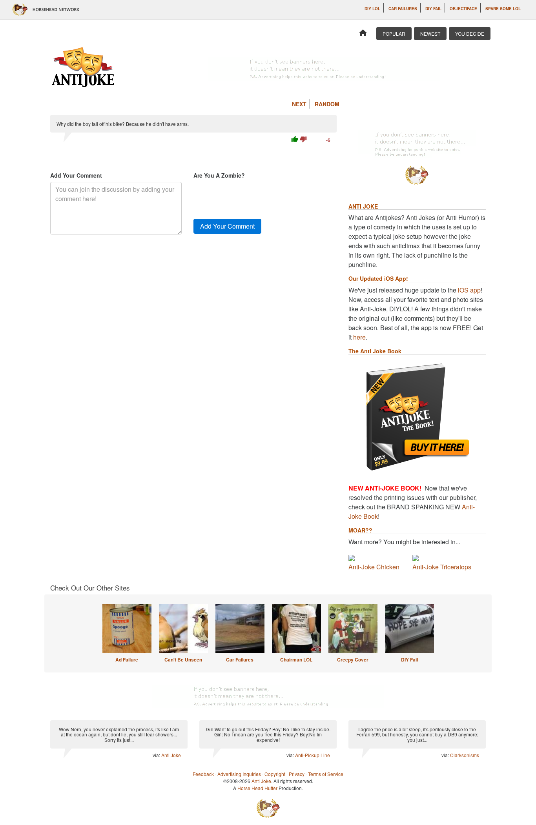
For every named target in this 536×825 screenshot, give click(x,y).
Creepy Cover (352, 659)
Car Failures (402, 8)
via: (157, 755)
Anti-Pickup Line (312, 755)
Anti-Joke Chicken (373, 566)
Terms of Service (325, 773)
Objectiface (463, 8)
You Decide (469, 33)
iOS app (469, 289)
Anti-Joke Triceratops (441, 566)
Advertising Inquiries (239, 773)
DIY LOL (372, 8)
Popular (394, 33)
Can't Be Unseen (183, 659)
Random (327, 104)
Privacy (296, 773)
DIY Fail (433, 8)
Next (299, 104)
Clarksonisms (464, 755)
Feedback (203, 773)
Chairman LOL (296, 659)
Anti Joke (171, 755)
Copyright (274, 773)
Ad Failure (126, 659)
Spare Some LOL (503, 8)
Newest (430, 33)
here (359, 337)
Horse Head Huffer (257, 788)
